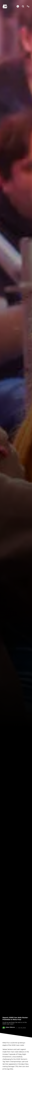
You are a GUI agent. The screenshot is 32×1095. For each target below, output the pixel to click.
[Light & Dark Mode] (18, 6)
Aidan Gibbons (10, 1027)
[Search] (23, 6)
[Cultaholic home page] (9, 6)
